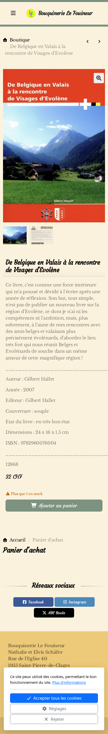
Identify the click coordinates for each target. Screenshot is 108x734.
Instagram (77, 601)
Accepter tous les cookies (57, 698)
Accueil (17, 540)
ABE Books (56, 612)
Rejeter (57, 719)
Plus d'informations (69, 682)
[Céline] (87, 41)
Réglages (57, 708)
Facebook (36, 601)
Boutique (20, 40)
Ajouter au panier (57, 505)
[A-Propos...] (99, 41)
